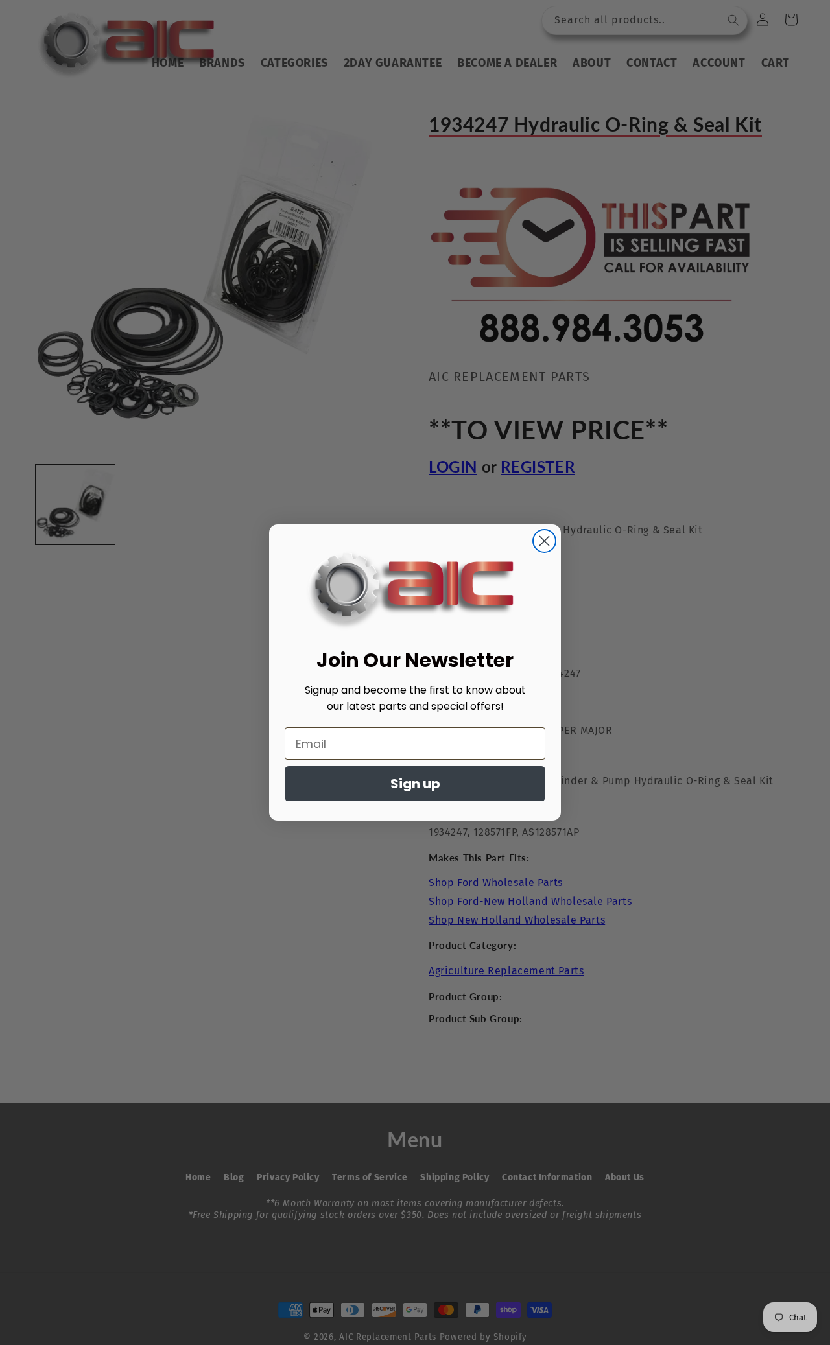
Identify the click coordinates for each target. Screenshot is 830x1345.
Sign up (415, 784)
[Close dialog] (544, 541)
